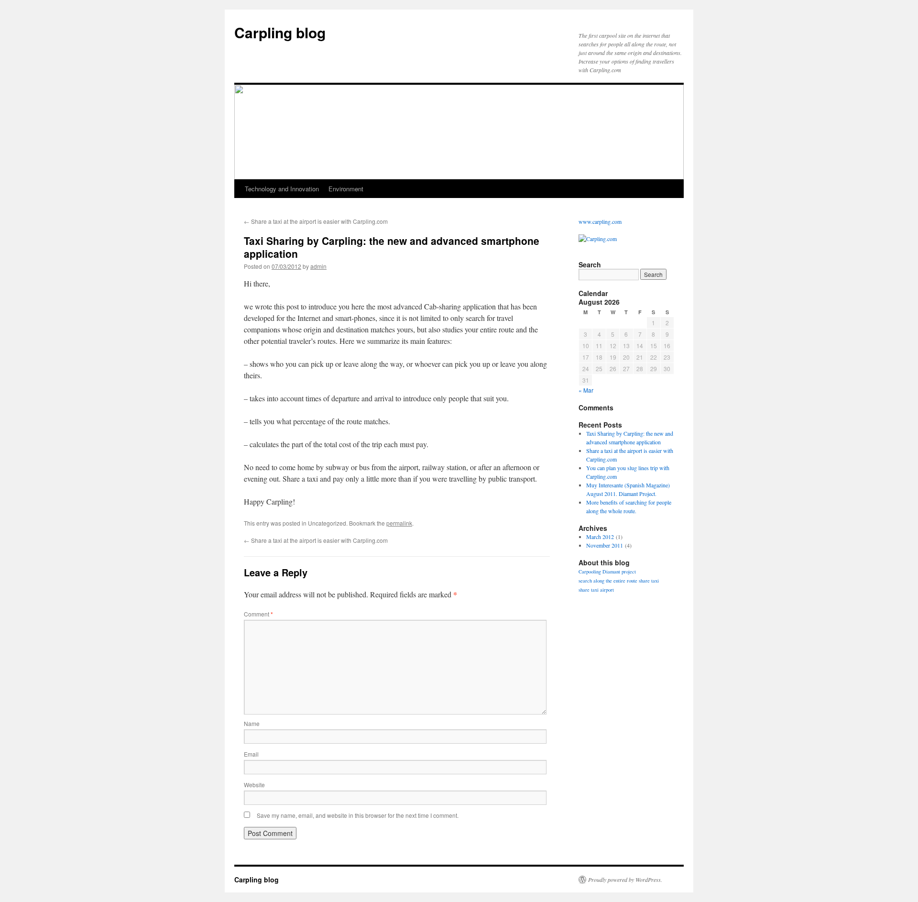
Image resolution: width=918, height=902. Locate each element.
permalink (399, 523)
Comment (258, 614)
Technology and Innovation (282, 188)
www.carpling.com (600, 221)
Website (254, 785)
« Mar (586, 390)
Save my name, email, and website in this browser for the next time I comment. (358, 815)
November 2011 (604, 545)
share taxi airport (596, 589)
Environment (345, 188)
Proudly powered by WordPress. (625, 879)
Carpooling (590, 571)
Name (252, 723)
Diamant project (619, 571)
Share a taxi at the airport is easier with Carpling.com (316, 221)
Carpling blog (280, 32)
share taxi (649, 580)
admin (318, 266)
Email (251, 754)
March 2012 (600, 536)
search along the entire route (608, 580)
